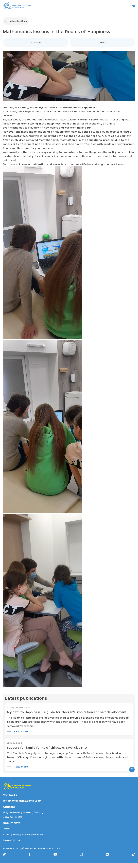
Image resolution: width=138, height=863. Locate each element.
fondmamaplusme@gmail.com (22, 800)
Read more (21, 731)
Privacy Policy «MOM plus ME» (23, 834)
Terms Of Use (12, 840)
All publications (18, 21)
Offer (6, 828)
